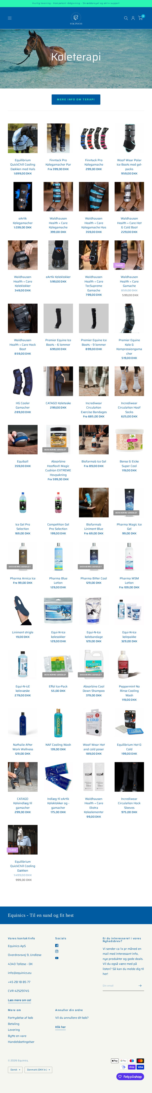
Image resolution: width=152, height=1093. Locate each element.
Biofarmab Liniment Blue (93, 526)
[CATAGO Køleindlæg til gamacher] (23, 777)
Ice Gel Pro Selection (22, 526)
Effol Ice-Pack (58, 686)
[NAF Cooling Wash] (58, 723)
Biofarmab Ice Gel (94, 461)
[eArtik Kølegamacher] (23, 197)
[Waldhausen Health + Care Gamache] (129, 255)
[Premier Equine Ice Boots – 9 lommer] (94, 318)
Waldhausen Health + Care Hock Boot (23, 344)
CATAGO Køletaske (58, 403)
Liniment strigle (22, 632)
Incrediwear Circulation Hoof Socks (129, 407)
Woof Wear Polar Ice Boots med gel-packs (129, 164)
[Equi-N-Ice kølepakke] (129, 610)
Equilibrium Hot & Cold (129, 747)
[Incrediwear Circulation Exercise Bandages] (94, 381)
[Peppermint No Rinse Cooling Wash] (129, 664)
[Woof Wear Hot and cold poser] (94, 723)
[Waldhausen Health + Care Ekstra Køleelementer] (94, 777)
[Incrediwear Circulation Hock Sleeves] (129, 777)
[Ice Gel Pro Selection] (23, 502)
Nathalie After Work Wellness (22, 747)
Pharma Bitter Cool (94, 578)
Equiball (22, 461)
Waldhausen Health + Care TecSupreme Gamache (94, 284)
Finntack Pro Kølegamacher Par (58, 162)
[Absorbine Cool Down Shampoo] (94, 664)
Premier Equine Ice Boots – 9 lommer (94, 342)
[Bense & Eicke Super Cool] (129, 440)
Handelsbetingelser (21, 1041)
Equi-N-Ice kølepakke (129, 634)
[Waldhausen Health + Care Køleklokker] (23, 255)
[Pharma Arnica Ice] (23, 556)
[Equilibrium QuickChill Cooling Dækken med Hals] (23, 138)
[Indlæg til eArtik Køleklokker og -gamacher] (58, 777)
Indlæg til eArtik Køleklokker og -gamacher (58, 803)
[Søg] (126, 18)
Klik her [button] (60, 1027)
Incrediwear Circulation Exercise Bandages (94, 407)
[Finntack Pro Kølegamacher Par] (58, 138)
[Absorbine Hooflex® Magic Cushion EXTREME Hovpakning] (58, 440)
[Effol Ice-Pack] (58, 664)
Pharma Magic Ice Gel (129, 526)
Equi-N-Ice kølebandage (94, 634)
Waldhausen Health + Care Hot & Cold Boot (129, 223)
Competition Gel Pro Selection (58, 526)
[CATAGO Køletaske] (58, 381)
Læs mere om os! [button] (19, 1000)
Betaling (13, 1023)
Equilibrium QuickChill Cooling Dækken (22, 866)
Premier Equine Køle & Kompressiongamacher (129, 347)
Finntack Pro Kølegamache (94, 162)
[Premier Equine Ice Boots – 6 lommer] (58, 318)
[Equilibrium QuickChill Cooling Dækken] (23, 840)
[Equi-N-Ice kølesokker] (58, 610)
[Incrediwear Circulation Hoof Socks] (129, 381)
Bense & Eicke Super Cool (129, 463)
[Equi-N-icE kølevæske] (23, 664)
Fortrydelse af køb (20, 1017)
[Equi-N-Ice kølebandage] (94, 610)
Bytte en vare (17, 1036)
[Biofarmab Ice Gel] (94, 440)
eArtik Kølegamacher (23, 220)
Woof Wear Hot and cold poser (94, 747)
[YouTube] (58, 958)
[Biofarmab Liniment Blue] (94, 502)
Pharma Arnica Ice (22, 578)
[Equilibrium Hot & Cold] (129, 723)
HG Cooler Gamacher (23, 405)
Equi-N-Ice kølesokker (58, 634)
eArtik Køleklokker (58, 277)
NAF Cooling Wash (58, 745)
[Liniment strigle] (23, 610)
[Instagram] (58, 951)
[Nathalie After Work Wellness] (23, 723)
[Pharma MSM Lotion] (129, 556)
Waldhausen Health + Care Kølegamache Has (93, 223)
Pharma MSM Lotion (129, 580)
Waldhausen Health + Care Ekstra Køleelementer (94, 805)
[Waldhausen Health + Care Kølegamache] (58, 197)
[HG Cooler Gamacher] (23, 381)
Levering (14, 1029)
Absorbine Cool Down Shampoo (94, 688)
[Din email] (140, 986)
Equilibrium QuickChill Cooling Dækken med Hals (22, 164)
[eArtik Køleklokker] (58, 255)
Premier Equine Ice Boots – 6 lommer (58, 342)
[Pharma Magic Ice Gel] (129, 502)
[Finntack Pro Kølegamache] (94, 138)
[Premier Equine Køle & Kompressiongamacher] (129, 318)
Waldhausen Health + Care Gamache (129, 281)
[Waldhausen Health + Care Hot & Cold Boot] (129, 197)
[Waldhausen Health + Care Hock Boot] (23, 318)
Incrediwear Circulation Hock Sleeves (129, 803)
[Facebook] (58, 945)
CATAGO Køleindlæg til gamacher (22, 803)
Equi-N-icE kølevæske (23, 688)
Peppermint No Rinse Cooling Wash (129, 691)
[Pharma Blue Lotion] (58, 556)
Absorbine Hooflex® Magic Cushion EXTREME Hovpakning (58, 468)
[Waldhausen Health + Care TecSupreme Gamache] (94, 255)
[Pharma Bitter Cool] (94, 556)
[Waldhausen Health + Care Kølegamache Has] (94, 197)
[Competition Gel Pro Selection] (58, 502)
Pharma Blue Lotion (58, 580)
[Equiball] (23, 440)
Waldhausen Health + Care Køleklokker (22, 281)
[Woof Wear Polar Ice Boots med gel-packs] (129, 138)
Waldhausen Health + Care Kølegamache (58, 223)
